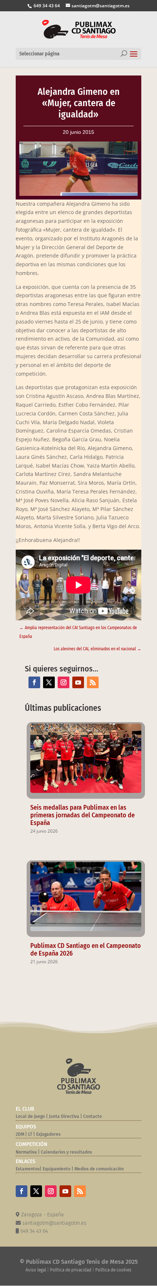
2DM (20, 1134)
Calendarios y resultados (66, 1152)
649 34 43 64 (46, 6)
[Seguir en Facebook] (34, 682)
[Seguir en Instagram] (63, 682)
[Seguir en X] (49, 682)
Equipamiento (56, 1168)
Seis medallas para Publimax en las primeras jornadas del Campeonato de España (82, 815)
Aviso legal (36, 1270)
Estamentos (28, 1168)
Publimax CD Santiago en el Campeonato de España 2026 (85, 949)
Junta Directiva (63, 1116)
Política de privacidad (70, 1270)
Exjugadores (48, 1134)
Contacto (92, 1116)
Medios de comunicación (99, 1168)
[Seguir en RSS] (93, 682)
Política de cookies (113, 1270)
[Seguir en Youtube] (78, 682)
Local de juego (30, 1116)
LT (30, 1134)
